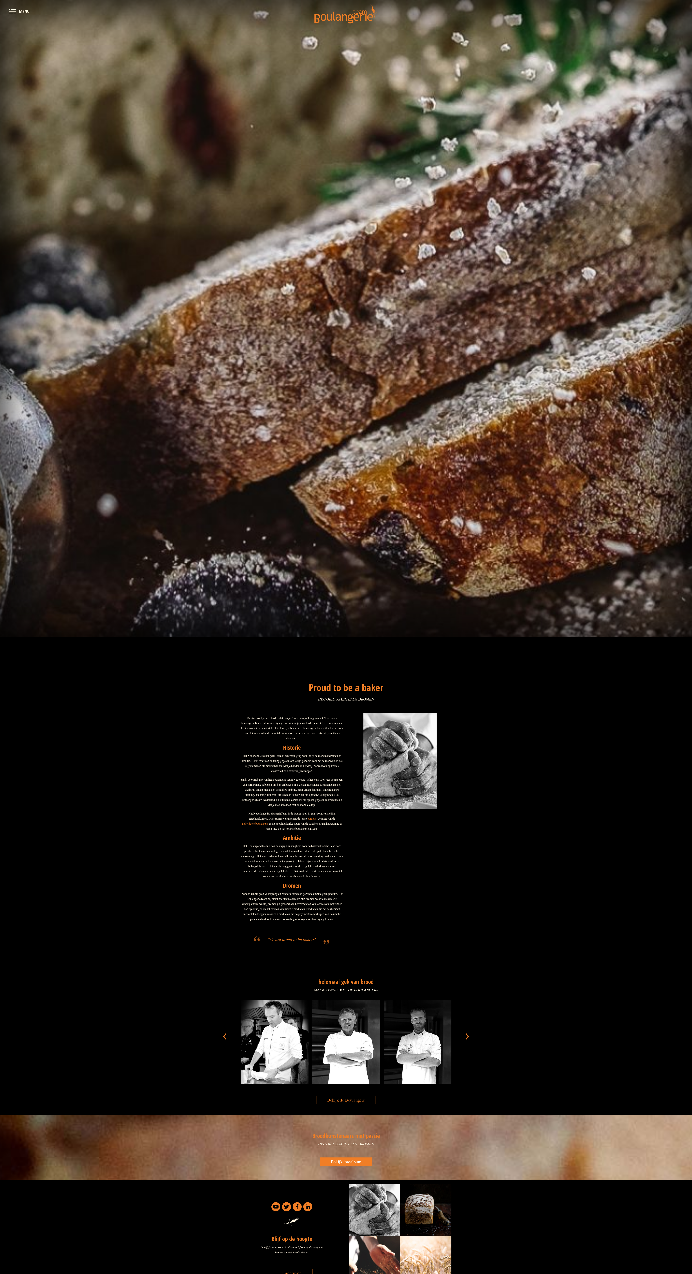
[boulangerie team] (346, 14)
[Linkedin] (307, 1206)
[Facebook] (297, 1206)
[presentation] (225, 1034)
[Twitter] (286, 1206)
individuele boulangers (255, 823)
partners (311, 818)
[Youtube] (275, 1206)
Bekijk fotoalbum (346, 1161)
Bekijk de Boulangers (346, 1100)
